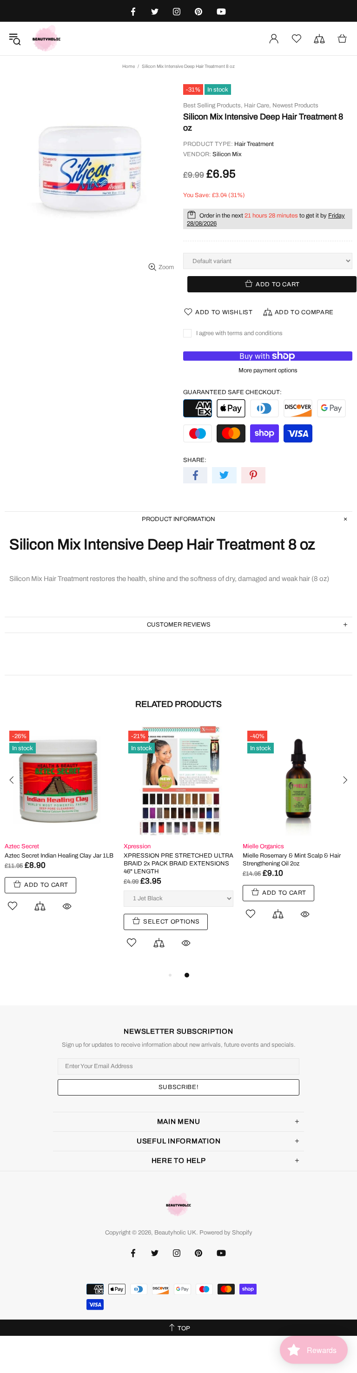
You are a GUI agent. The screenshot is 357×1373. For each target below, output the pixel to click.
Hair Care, (257, 105)
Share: (194, 460)
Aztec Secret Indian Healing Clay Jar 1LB (59, 855)
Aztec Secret (22, 846)
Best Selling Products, (213, 105)
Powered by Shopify (225, 1232)
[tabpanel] (59, 829)
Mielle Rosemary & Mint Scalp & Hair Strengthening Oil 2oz (292, 859)
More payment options (268, 370)
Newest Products (295, 105)
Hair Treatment (254, 144)
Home (128, 66)
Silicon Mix (227, 154)
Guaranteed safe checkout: (232, 392)
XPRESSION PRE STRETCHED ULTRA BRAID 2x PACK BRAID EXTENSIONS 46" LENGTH (178, 863)
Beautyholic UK (46, 38)
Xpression (137, 846)
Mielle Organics (263, 846)
